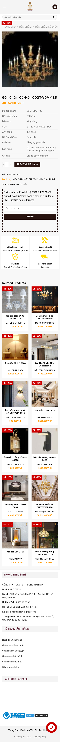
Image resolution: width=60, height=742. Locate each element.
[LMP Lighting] (30, 7)
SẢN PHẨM (49, 179)
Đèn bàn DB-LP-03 (15, 551)
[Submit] (54, 17)
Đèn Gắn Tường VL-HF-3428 (44, 458)
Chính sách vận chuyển (13, 651)
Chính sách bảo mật (12, 661)
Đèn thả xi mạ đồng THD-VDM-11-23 (44, 553)
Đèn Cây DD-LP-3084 (15, 363)
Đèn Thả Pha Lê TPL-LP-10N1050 (45, 364)
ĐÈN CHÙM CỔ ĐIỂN (46, 26)
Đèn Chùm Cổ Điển (18, 184)
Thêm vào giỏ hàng (27, 164)
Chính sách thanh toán (13, 645)
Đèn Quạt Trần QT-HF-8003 (15, 505)
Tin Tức (39, 730)
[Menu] (4, 7)
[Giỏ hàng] (54, 7)
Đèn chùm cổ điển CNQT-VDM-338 (44, 317)
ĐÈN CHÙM (25, 26)
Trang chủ (9, 26)
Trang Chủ (13, 730)
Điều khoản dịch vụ (11, 667)
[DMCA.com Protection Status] (36, 715)
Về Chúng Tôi (26, 730)
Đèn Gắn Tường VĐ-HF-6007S (15, 458)
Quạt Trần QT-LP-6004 (44, 410)
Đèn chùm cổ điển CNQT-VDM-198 (44, 505)
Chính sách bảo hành (12, 656)
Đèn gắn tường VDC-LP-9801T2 (15, 317)
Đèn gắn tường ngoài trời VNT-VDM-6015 (15, 411)
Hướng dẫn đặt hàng (12, 640)
